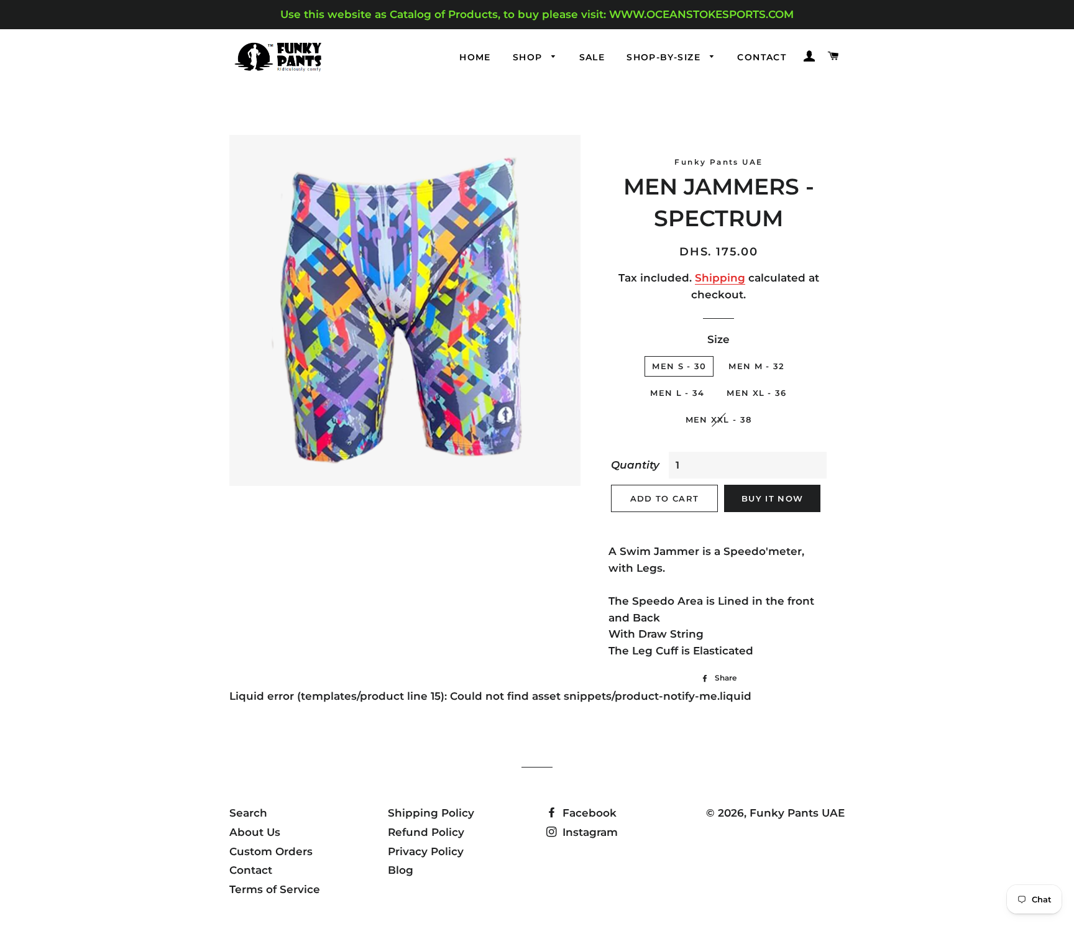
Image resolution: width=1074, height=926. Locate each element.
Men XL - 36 (756, 393)
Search (248, 813)
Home (475, 57)
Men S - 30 (679, 366)
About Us (254, 832)
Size (718, 339)
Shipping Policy (431, 813)
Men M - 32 (756, 366)
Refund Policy (426, 832)
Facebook (588, 813)
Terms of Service (274, 889)
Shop (529, 57)
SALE (592, 57)
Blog (400, 870)
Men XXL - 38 (719, 419)
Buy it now (772, 498)
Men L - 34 (677, 393)
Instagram (588, 832)
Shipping (720, 278)
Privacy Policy (426, 851)
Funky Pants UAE (797, 813)
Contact (761, 57)
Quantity (635, 465)
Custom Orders (271, 851)
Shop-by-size (665, 57)
